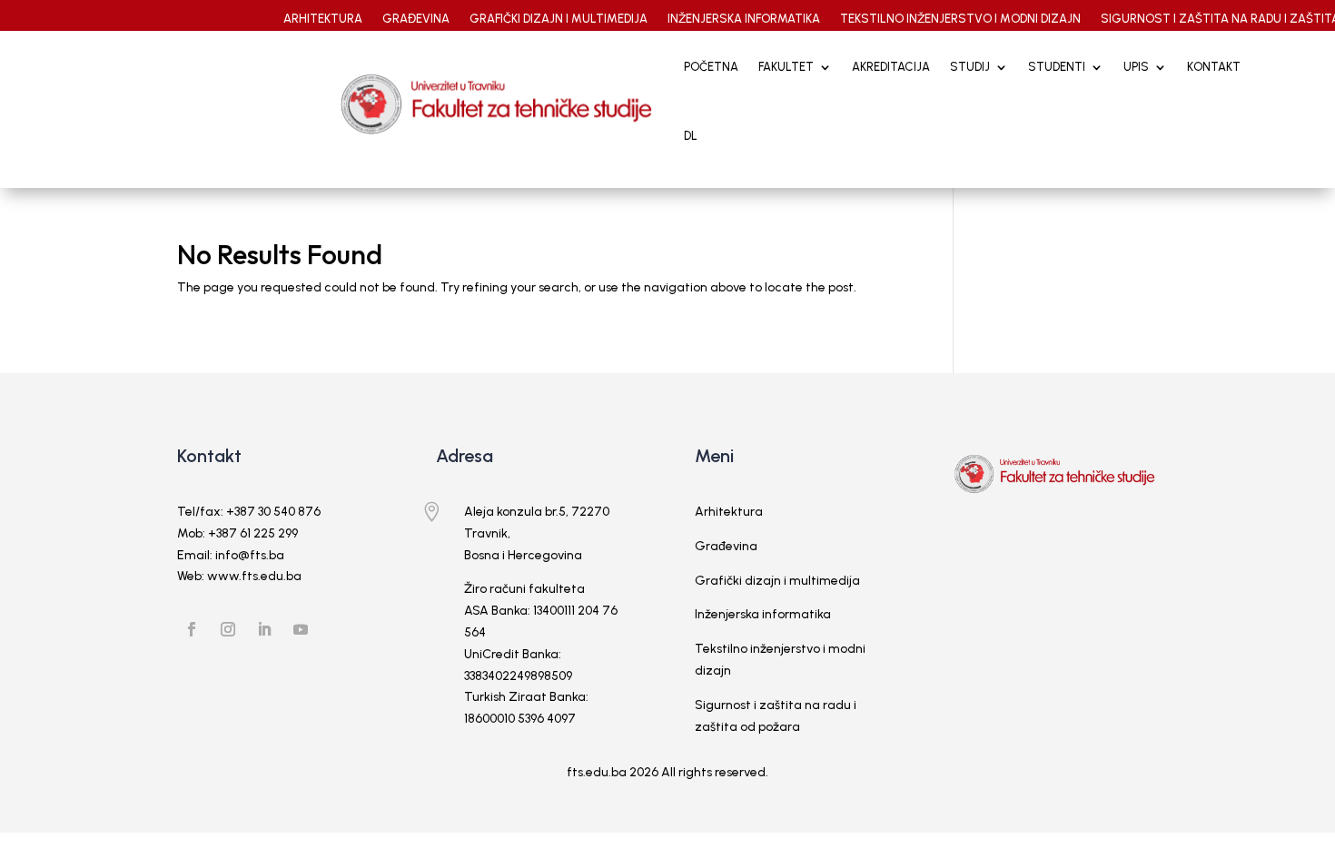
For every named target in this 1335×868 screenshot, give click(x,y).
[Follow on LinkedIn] (264, 629)
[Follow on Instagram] (227, 629)
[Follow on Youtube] (300, 629)
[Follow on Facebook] (191, 629)
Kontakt (1214, 67)
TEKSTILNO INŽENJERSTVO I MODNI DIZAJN (960, 19)
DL (690, 136)
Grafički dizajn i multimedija (777, 580)
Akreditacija (891, 67)
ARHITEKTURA (322, 19)
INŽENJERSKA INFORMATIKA (744, 19)
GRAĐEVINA (416, 19)
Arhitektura (729, 511)
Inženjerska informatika (763, 614)
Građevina (726, 546)
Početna (711, 67)
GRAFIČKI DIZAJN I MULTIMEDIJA (559, 19)
